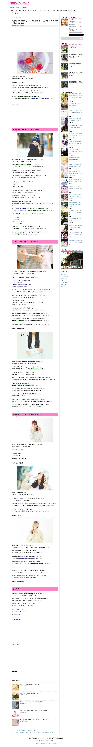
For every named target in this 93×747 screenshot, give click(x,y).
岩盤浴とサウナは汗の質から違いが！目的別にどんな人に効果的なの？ (75, 173)
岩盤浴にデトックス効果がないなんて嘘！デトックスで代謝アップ (34, 719)
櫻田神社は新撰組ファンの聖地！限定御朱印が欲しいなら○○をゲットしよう (75, 82)
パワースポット (32, 10)
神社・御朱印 (22, 10)
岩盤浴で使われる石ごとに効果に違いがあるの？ (30, 693)
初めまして (14, 10)
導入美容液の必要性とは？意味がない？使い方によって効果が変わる (75, 135)
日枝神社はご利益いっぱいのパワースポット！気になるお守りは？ (75, 196)
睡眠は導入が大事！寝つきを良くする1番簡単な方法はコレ (32, 701)
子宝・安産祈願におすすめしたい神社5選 (26, 730)
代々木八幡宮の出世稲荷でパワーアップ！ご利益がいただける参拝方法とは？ (35, 732)
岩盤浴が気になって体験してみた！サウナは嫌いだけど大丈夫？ (33, 710)
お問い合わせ (14, 13)
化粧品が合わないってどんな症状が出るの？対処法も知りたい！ (75, 188)
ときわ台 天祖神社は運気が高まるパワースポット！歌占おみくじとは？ (76, 65)
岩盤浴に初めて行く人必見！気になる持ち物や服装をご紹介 (75, 112)
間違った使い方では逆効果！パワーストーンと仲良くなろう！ (75, 143)
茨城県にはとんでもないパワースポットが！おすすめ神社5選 (75, 242)
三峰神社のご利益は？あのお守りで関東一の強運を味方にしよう (75, 151)
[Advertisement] (35, 39)
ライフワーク (51, 10)
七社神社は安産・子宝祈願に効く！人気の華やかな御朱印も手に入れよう (75, 56)
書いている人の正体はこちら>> (75, 32)
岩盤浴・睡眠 (67, 10)
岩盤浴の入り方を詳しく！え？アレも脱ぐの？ (30, 684)
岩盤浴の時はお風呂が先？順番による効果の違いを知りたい (75, 97)
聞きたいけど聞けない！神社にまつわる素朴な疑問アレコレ (75, 127)
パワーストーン (42, 10)
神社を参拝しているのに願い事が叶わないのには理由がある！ (75, 212)
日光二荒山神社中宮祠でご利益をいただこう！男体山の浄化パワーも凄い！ (75, 74)
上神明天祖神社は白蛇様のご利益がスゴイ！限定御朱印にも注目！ (75, 204)
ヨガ (73, 10)
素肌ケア (59, 10)
